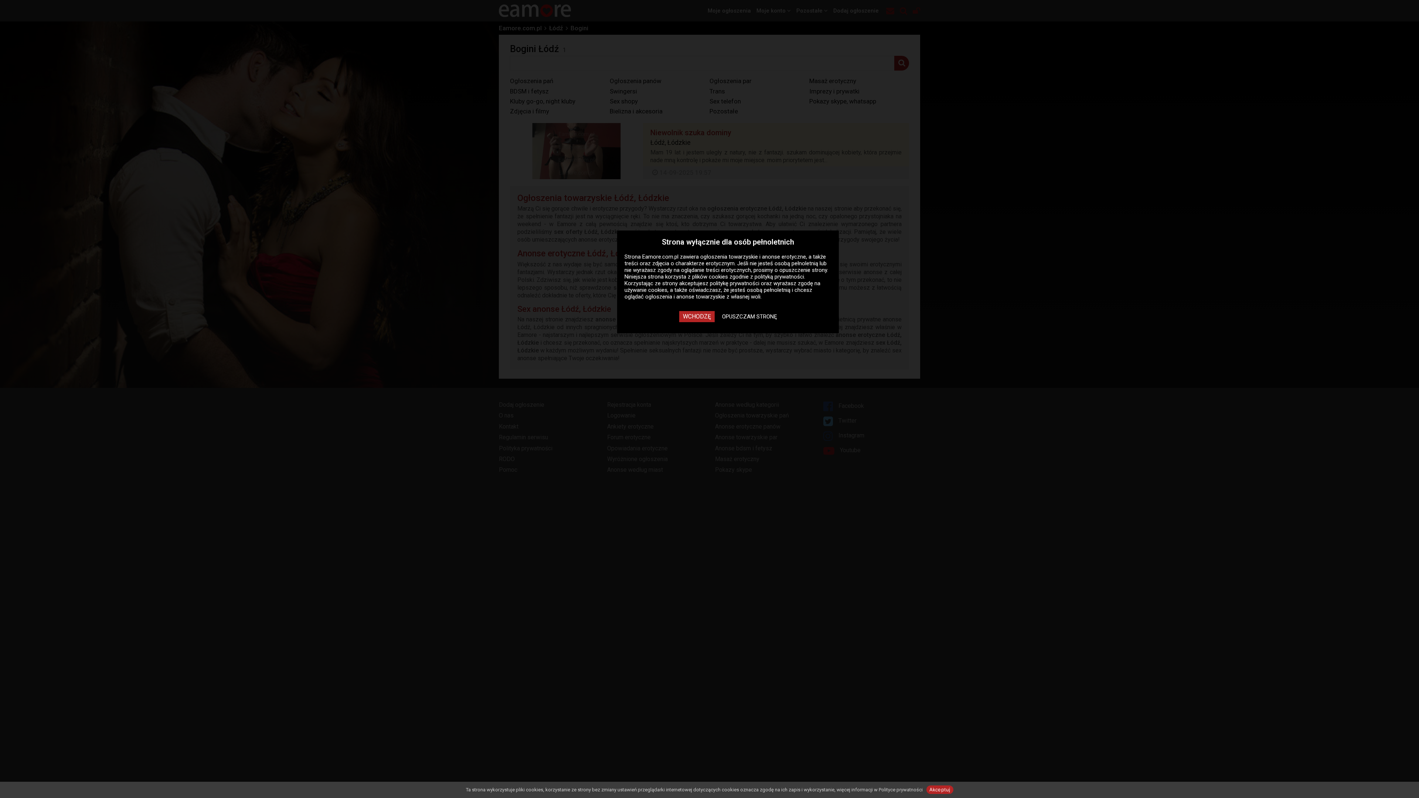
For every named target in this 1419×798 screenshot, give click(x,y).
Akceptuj (939, 789)
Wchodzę (697, 316)
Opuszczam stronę (749, 316)
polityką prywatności (779, 276)
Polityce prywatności (901, 789)
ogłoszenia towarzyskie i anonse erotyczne (753, 256)
